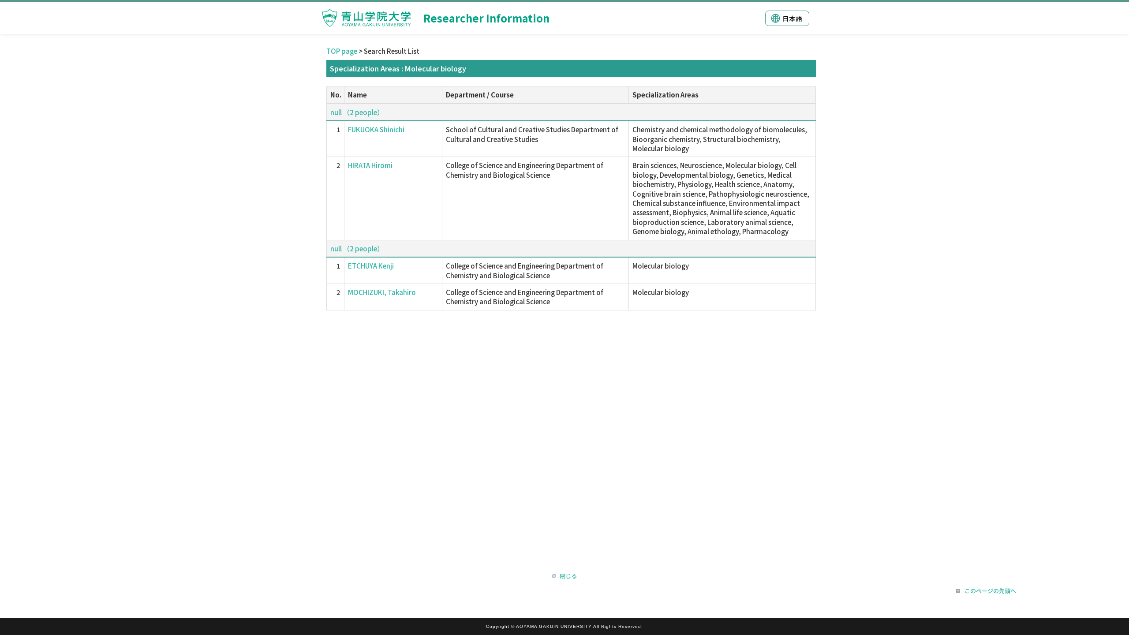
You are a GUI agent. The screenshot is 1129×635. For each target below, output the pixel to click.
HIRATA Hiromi (370, 165)
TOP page (341, 51)
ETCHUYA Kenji (371, 265)
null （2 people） (357, 112)
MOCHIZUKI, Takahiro (382, 292)
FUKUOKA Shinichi (376, 129)
